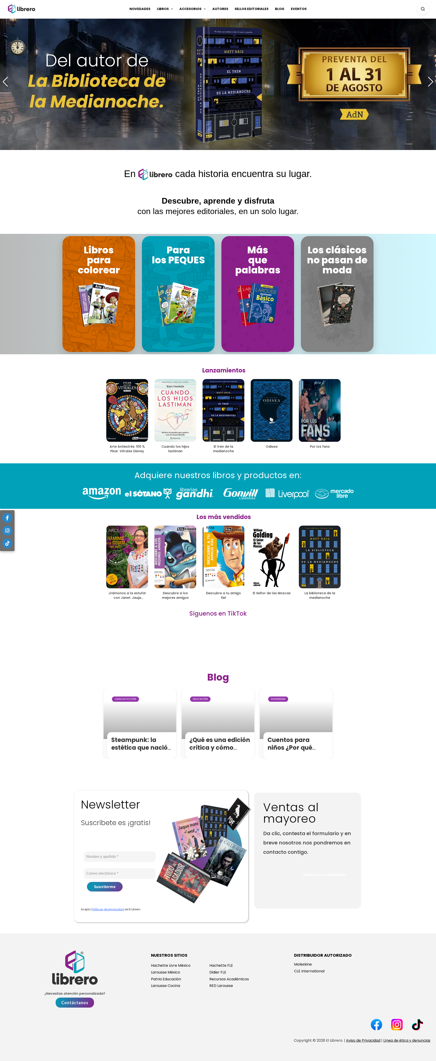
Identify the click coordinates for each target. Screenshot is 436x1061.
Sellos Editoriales (251, 9)
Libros (163, 9)
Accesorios (190, 9)
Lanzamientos (223, 370)
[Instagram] (7, 531)
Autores (220, 9)
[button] (171, 9)
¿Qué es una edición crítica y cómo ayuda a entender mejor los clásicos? (219, 751)
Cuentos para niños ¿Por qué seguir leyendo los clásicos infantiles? (297, 751)
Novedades (139, 9)
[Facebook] (7, 518)
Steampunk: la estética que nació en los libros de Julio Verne (142, 751)
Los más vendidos (223, 517)
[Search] (423, 9)
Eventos (299, 9)
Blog (279, 9)
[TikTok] (7, 543)
